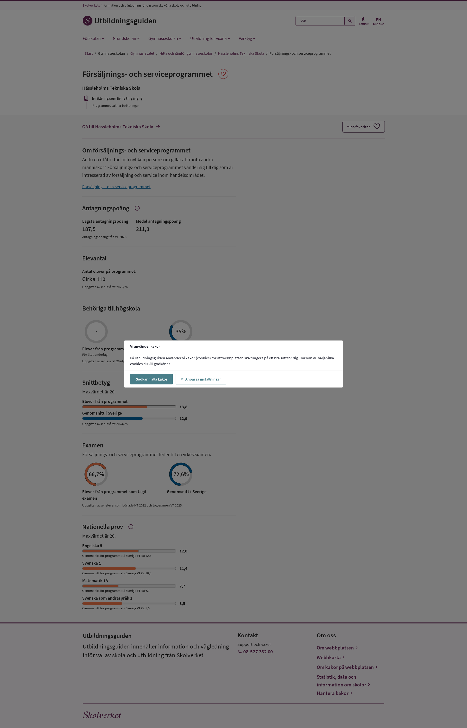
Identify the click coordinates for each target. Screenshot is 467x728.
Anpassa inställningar (203, 379)
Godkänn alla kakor (151, 379)
